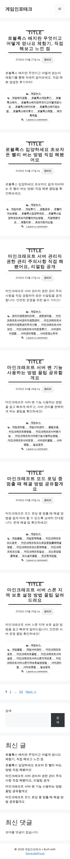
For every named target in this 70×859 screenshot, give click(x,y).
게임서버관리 (36, 427)
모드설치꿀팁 (29, 555)
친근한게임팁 (49, 555)
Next (31, 692)
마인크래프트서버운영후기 (32, 329)
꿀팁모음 (53, 427)
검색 (8, 711)
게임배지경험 (19, 97)
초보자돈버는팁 (44, 222)
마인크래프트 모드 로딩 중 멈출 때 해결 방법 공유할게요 (35, 484)
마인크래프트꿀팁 (27, 653)
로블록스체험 (45, 111)
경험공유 (45, 209)
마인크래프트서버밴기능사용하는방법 (36, 435)
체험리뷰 (26, 222)
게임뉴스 (36, 93)
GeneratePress (35, 853)
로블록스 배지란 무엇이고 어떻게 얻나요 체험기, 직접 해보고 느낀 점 (35, 43)
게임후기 (30, 209)
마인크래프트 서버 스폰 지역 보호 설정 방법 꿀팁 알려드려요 (35, 595)
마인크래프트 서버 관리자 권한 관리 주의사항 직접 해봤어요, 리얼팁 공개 (35, 261)
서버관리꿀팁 (44, 440)
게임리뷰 (16, 209)
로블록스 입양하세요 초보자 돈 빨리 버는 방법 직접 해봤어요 (35, 154)
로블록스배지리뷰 (25, 106)
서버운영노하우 (49, 333)
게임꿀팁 (17, 538)
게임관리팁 (18, 427)
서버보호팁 (29, 667)
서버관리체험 (28, 333)
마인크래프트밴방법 (20, 431)
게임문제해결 (33, 538)
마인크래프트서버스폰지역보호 (34, 658)
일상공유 (38, 444)
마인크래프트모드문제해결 (32, 547)
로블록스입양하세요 (33, 213)
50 (21, 692)
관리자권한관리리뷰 (23, 315)
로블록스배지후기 (23, 111)
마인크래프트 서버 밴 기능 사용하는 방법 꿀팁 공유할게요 (35, 372)
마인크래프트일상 (34, 551)
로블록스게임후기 (41, 97)
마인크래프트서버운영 (20, 440)
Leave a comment (36, 119)
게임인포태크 (18, 9)
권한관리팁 (45, 315)
